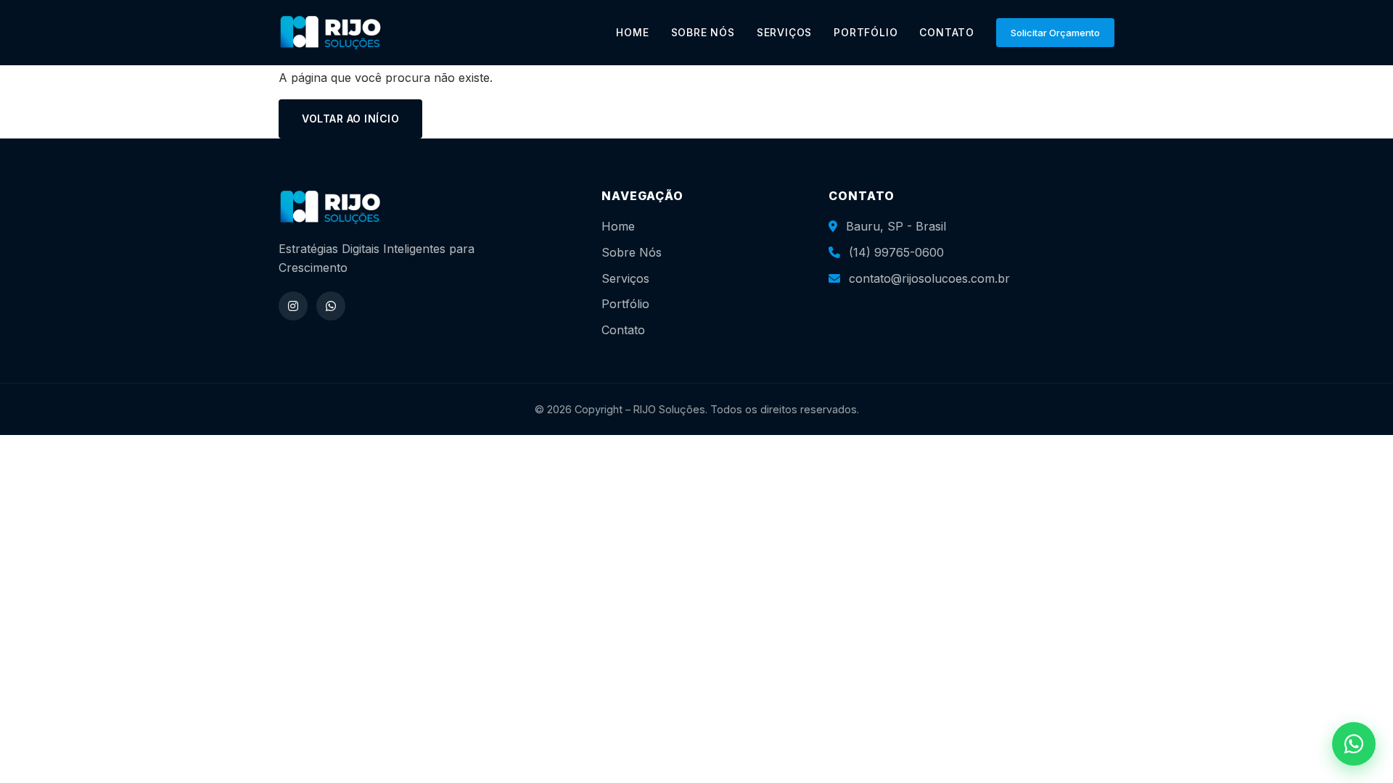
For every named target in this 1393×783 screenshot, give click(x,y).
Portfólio (625, 304)
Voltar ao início (350, 118)
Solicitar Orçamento (1055, 32)
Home (618, 226)
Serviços (625, 278)
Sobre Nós (631, 252)
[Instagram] (293, 305)
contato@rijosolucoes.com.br (929, 278)
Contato (623, 330)
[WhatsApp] (330, 305)
